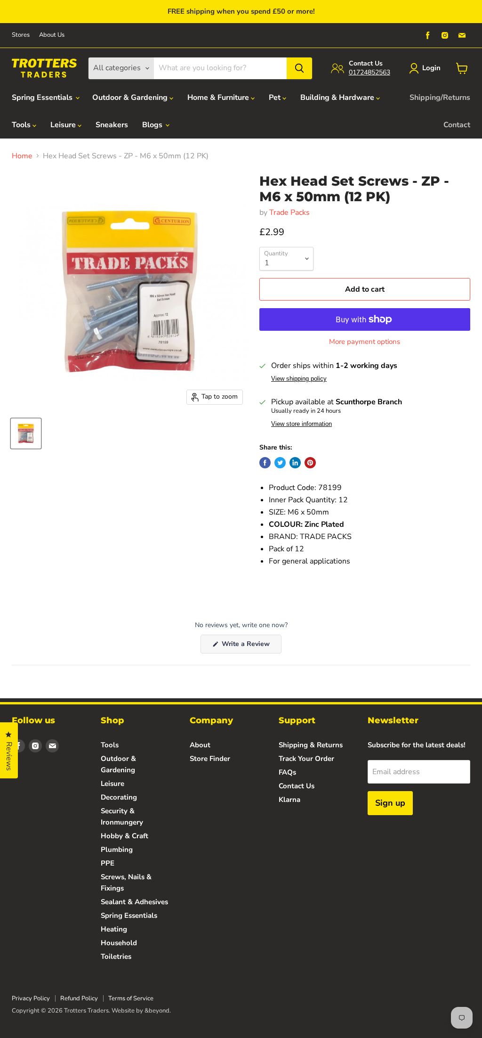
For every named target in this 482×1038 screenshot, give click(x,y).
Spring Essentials (43, 97)
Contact (456, 125)
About (200, 745)
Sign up (390, 803)
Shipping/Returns (440, 97)
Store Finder (210, 758)
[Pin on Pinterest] (310, 462)
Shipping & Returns (311, 745)
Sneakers (112, 125)
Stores (21, 35)
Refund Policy (79, 998)
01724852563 (369, 72)
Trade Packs (289, 212)
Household (119, 943)
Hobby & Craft (124, 836)
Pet (275, 97)
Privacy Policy (31, 998)
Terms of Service (130, 998)
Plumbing (117, 849)
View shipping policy (299, 379)
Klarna (289, 799)
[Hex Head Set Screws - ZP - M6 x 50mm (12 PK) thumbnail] (26, 433)
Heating (114, 929)
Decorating (119, 797)
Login (431, 68)
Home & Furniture (219, 97)
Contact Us (296, 786)
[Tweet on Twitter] (280, 462)
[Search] (299, 68)
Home (22, 156)
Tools (22, 125)
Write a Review (250, 646)
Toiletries (116, 956)
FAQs (287, 772)
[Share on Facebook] (265, 462)
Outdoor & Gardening (130, 97)
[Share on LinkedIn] (295, 462)
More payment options (364, 342)
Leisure (64, 125)
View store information (301, 424)
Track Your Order (306, 758)
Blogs (153, 125)
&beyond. (158, 1010)
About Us (51, 35)
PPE (107, 863)
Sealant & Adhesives (134, 902)
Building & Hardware (338, 97)
